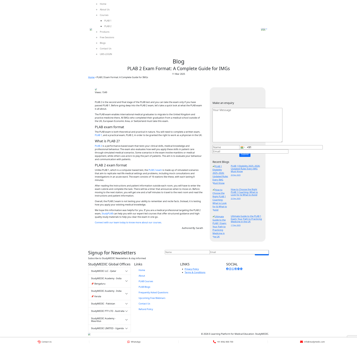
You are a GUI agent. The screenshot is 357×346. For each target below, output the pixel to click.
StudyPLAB (107, 213)
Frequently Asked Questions (153, 292)
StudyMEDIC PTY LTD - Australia (107, 311)
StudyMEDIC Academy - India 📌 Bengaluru (106, 281)
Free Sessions (107, 37)
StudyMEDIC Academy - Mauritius (103, 320)
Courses (104, 15)
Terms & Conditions (195, 272)
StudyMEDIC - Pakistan (103, 303)
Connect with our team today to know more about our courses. (128, 222)
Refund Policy (146, 309)
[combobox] (242, 147)
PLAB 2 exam (155, 170)
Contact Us (105, 48)
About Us (105, 9)
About (142, 275)
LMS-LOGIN (106, 54)
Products (104, 31)
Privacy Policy (192, 269)
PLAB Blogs (144, 286)
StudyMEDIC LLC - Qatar (103, 271)
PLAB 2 (107, 26)
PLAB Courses (146, 281)
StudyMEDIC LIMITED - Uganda (107, 328)
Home (103, 3)
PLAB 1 (107, 20)
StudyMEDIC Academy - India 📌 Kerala (106, 293)
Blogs (103, 42)
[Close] (351, 6)
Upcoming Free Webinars (152, 298)
